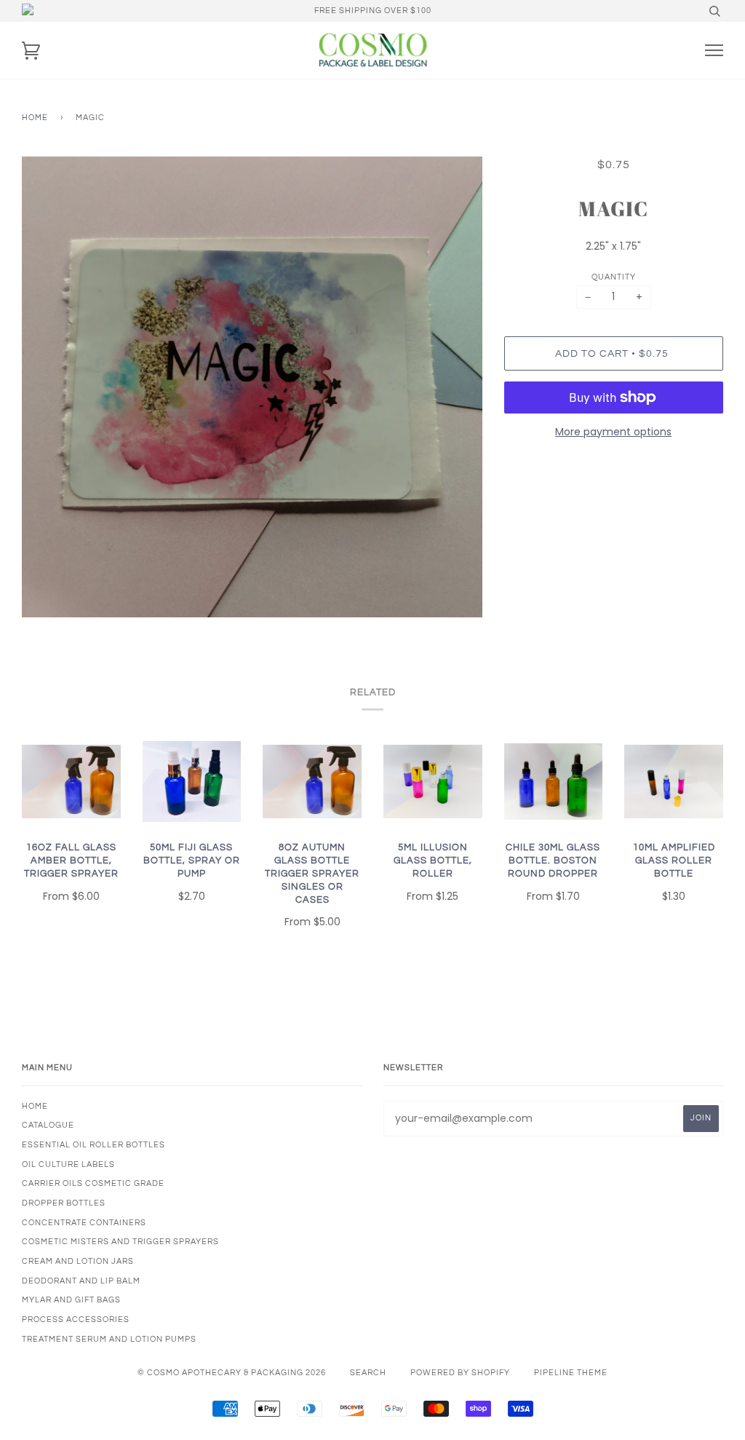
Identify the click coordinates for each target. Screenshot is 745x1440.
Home (35, 118)
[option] (252, 387)
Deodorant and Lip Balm (81, 1281)
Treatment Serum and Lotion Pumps (109, 1339)
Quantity (613, 277)
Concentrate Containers (84, 1223)
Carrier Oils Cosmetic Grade (93, 1183)
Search (368, 1373)
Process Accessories (76, 1320)
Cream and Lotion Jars (78, 1261)
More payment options (613, 431)
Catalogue (48, 1125)
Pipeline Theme (570, 1373)
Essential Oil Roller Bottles (93, 1145)
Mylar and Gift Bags (71, 1300)
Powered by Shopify (460, 1373)
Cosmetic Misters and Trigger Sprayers (120, 1242)
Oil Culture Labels (68, 1164)
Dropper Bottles (63, 1203)
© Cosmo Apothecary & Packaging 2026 (232, 1373)
